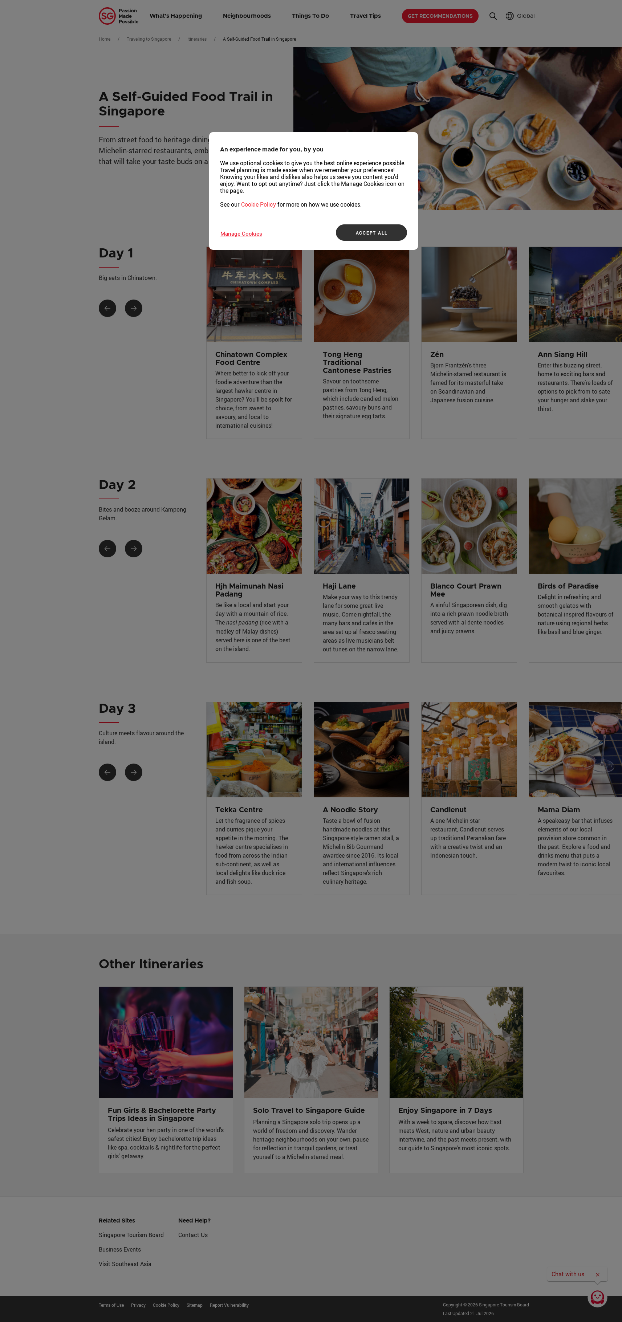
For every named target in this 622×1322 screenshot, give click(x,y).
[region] (313, 191)
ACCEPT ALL (371, 233)
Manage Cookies (241, 233)
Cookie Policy (258, 204)
